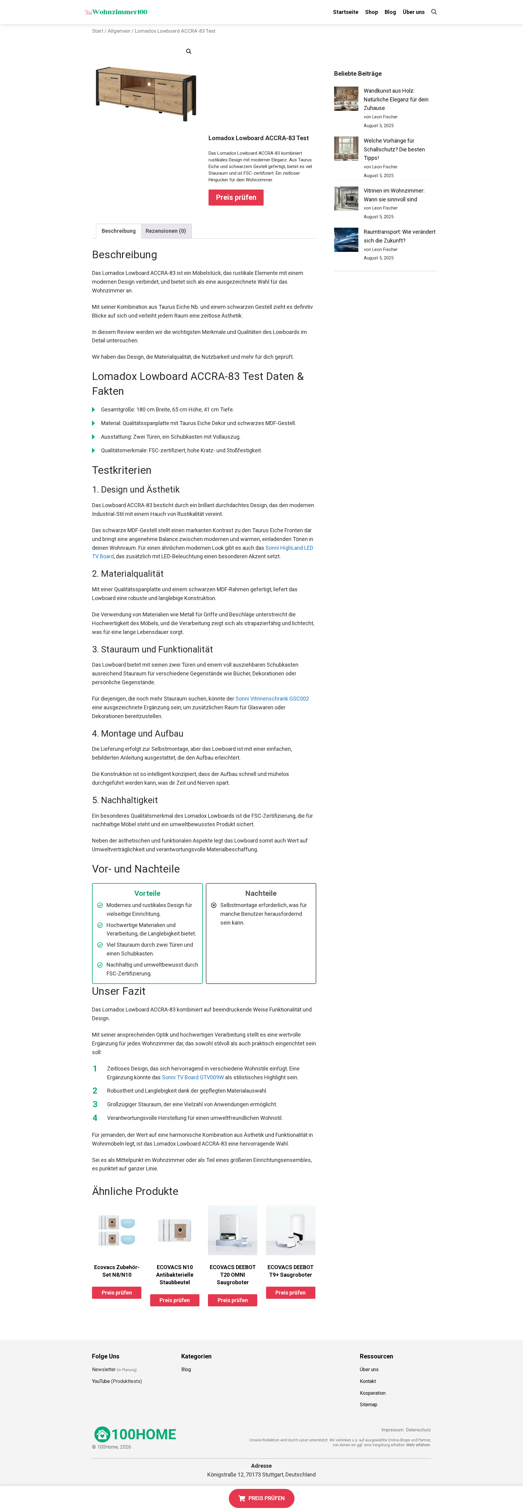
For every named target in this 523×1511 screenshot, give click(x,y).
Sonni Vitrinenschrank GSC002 (272, 698)
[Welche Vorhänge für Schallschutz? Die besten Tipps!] (346, 150)
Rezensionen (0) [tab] (166, 231)
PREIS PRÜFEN (266, 1498)
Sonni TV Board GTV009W (193, 1077)
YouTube (101, 1381)
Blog (390, 12)
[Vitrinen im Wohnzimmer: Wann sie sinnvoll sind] (346, 199)
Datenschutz (418, 1430)
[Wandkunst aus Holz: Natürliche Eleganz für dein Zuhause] (346, 100)
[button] (188, 51)
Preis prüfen (236, 197)
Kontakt (368, 1381)
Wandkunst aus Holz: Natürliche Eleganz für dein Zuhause (396, 99)
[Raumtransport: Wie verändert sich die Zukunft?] (346, 241)
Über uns (414, 12)
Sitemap (368, 1404)
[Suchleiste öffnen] (434, 12)
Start (97, 31)
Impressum (392, 1430)
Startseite (345, 12)
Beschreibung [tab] (119, 231)
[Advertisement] (262, 89)
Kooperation (373, 1393)
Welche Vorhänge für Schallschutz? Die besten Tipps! (394, 149)
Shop (371, 12)
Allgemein (119, 31)
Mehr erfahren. (418, 1445)
